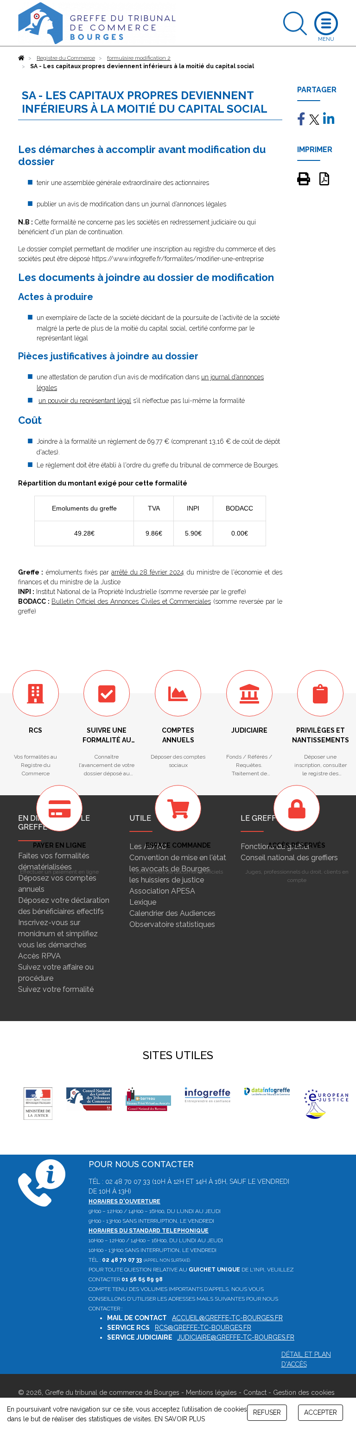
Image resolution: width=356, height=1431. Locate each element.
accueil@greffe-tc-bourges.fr (227, 1318)
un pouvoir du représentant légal (84, 400)
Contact (255, 1392)
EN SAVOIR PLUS (179, 1419)
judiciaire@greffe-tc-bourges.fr (235, 1337)
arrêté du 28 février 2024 (147, 572)
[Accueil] (21, 58)
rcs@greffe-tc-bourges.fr (203, 1327)
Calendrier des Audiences (172, 913)
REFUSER (267, 1412)
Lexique (142, 902)
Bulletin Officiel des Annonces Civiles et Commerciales (131, 601)
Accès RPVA (39, 956)
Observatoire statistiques (172, 924)
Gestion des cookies (304, 1392)
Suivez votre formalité (56, 989)
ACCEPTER (320, 1412)
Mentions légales (211, 1392)
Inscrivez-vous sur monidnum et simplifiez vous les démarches (58, 933)
